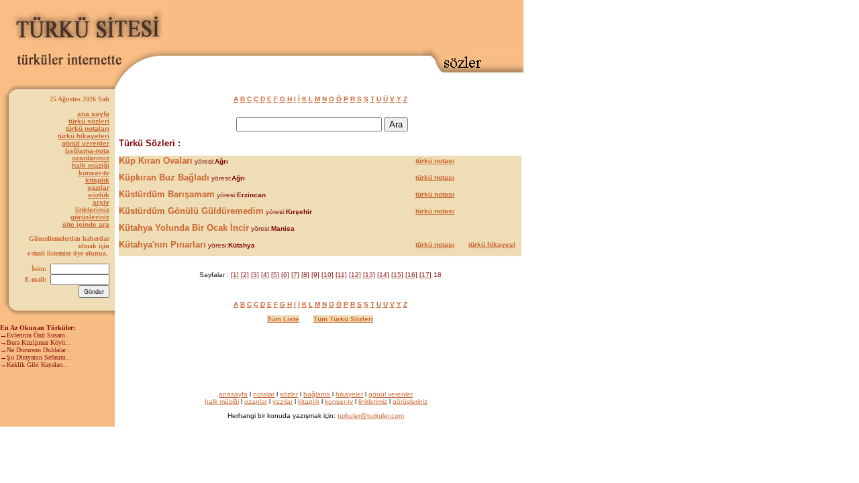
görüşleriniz (89, 217)
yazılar (98, 187)
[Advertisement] (366, 25)
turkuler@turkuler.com (371, 415)
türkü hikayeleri (83, 136)
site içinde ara (85, 224)
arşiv (101, 202)
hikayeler (349, 394)
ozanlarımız (90, 158)
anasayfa (233, 394)
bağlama (316, 394)
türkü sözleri (88, 121)
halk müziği (90, 165)
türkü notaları (87, 128)
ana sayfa (93, 113)
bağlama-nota (87, 150)
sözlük (98, 195)
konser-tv (94, 172)
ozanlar (255, 401)
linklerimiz (92, 209)
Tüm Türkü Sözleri (343, 319)
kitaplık (97, 180)
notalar (263, 394)
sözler (289, 394)
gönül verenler (85, 143)
